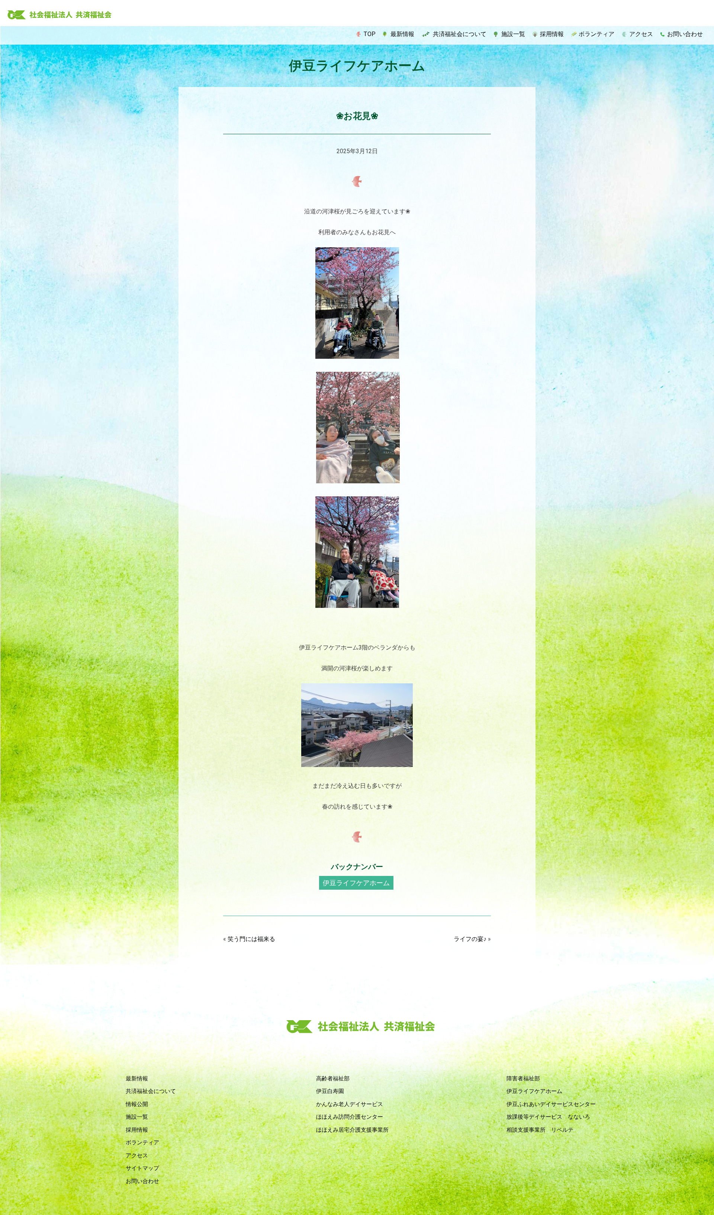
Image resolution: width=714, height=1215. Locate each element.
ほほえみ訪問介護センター (349, 1117)
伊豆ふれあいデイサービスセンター (551, 1104)
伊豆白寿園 (330, 1091)
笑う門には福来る (251, 938)
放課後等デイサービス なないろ (548, 1117)
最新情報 (402, 34)
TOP (369, 34)
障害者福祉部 (523, 1078)
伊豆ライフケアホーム (356, 883)
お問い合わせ (685, 34)
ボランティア (596, 34)
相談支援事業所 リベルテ (539, 1130)
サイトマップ (142, 1168)
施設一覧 (513, 34)
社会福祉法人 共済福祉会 (59, 15)
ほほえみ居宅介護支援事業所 (352, 1130)
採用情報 (552, 34)
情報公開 (137, 1104)
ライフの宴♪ (470, 938)
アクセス (641, 34)
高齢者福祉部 (333, 1078)
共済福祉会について (459, 34)
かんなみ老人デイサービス (349, 1104)
